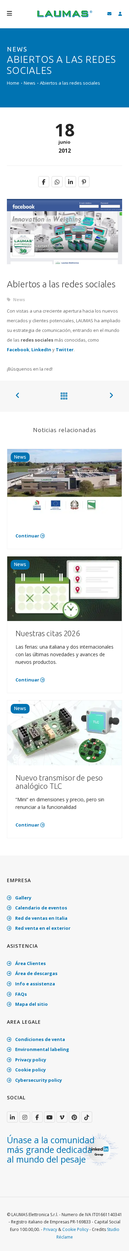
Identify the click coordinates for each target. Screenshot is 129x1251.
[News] (63, 396)
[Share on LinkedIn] (70, 181)
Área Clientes (30, 963)
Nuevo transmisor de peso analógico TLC (59, 781)
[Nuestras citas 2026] (64, 588)
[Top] (113, 1238)
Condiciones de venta (39, 1039)
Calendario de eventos (40, 908)
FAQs (20, 994)
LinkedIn (41, 349)
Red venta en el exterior (42, 928)
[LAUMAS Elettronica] (12, 1117)
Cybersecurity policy (38, 1080)
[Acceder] (120, 14)
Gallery (22, 898)
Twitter (65, 349)
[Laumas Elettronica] (64, 17)
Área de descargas (35, 973)
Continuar (27, 536)
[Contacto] (109, 14)
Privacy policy (30, 1060)
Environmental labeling (41, 1049)
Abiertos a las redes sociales (70, 83)
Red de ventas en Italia (40, 918)
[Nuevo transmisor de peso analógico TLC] (64, 732)
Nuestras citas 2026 (47, 633)
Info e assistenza (34, 984)
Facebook (18, 349)
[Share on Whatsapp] (57, 181)
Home (13, 83)
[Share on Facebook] (43, 181)
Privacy (50, 1229)
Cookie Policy (75, 1229)
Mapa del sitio (31, 1004)
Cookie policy (30, 1070)
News (29, 83)
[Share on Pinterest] (83, 181)
